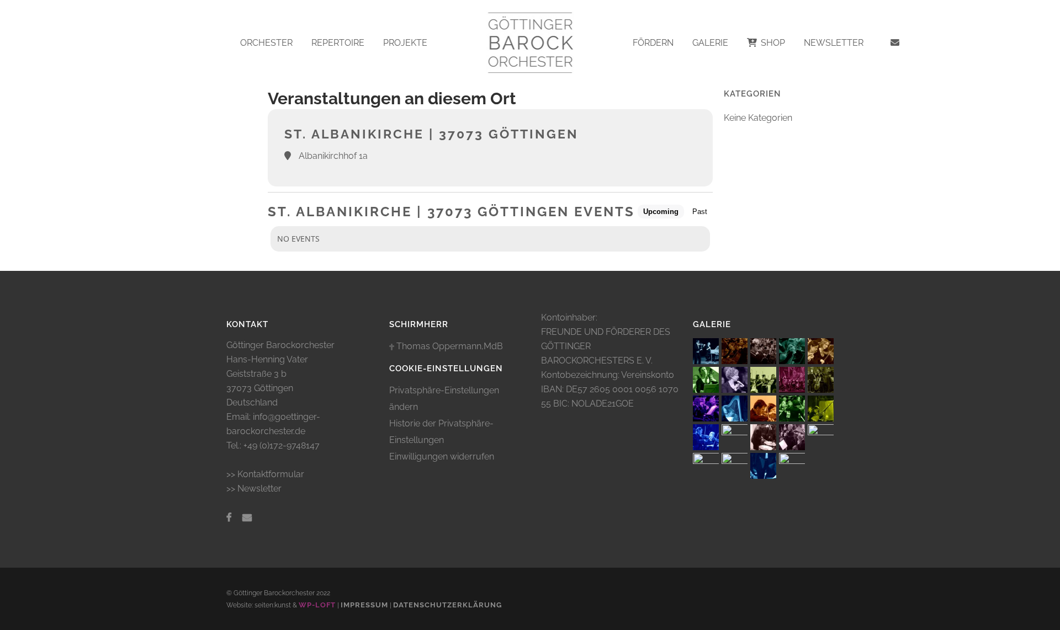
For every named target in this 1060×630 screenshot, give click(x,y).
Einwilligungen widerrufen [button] (441, 456)
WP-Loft (317, 605)
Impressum (364, 605)
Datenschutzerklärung (447, 605)
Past (699, 211)
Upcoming (661, 211)
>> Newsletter (254, 488)
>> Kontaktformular (265, 474)
